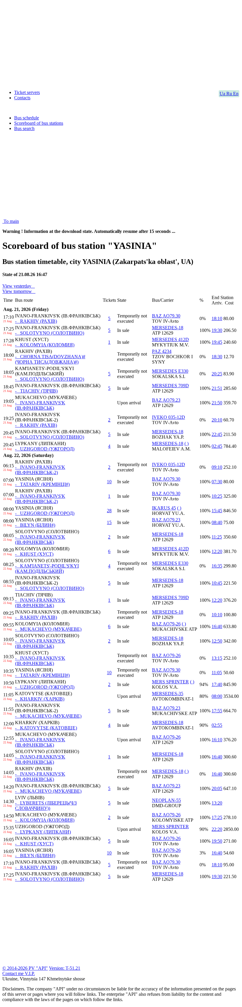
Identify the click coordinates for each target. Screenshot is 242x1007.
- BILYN (35, 525)
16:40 (217, 626)
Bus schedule (26, 117)
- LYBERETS (46, 805)
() (179, 507)
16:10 (217, 739)
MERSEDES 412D (170, 339)
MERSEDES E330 (170, 371)
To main (10, 221)
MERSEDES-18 (167, 327)
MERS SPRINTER (170, 681)
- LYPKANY (43, 831)
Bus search (24, 128)
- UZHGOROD (44, 448)
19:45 (217, 342)
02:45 (217, 446)
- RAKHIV (36, 321)
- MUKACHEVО (48, 629)
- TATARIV (42, 484)
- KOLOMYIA (44, 344)
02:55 (217, 725)
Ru (229, 93)
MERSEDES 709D (170, 385)
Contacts (22, 97)
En (235, 93)
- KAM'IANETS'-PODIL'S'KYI (47, 568)
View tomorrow (18, 291)
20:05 (217, 788)
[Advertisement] (121, 43)
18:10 (217, 318)
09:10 (217, 467)
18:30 (217, 356)
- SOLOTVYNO (49, 332)
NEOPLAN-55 (166, 800)
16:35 (217, 565)
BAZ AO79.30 (166, 315)
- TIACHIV (36, 390)
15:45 (217, 510)
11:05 (217, 672)
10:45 (217, 583)
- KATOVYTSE (46, 727)
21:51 (217, 388)
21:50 (217, 402)
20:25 (217, 373)
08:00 (217, 696)
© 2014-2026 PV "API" (25, 968)
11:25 (217, 536)
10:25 (217, 496)
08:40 (217, 522)
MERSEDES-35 (167, 693)
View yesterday (18, 285)
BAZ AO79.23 (166, 400)
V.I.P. (30, 973)
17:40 (217, 684)
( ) (186, 443)
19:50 (217, 841)
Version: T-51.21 (64, 968)
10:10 (217, 614)
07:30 (217, 481)
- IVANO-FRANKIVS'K (40, 405)
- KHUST (34, 554)
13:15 (217, 658)
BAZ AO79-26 (166, 623)
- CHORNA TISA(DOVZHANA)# (50, 359)
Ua (223, 93)
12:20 (217, 551)
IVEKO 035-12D (168, 417)
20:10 (217, 419)
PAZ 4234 (161, 351)
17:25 (217, 817)
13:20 (217, 802)
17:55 (217, 710)
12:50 (217, 640)
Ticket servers (27, 92)
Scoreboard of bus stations (38, 123)
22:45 (217, 434)
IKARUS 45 (164, 507)
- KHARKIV (39, 698)
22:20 (217, 829)
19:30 (217, 330)
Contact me (13, 973)
